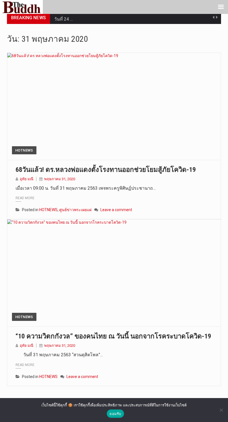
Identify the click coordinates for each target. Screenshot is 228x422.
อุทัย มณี (26, 179)
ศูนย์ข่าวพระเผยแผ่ (75, 210)
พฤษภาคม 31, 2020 (59, 179)
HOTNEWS (24, 150)
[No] (221, 410)
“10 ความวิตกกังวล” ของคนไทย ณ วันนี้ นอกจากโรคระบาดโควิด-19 (113, 336)
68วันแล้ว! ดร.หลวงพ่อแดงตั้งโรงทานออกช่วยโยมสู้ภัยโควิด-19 (106, 170)
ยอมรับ (115, 413)
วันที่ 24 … (63, 17)
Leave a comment (116, 210)
